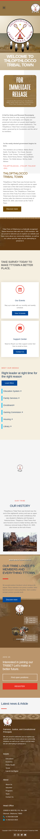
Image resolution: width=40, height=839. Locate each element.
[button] (4, 7)
